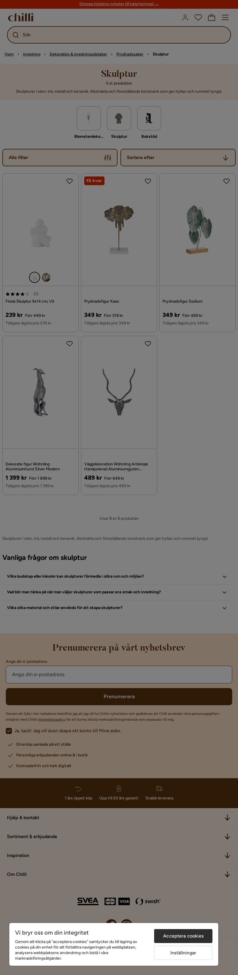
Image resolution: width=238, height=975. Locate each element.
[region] (113, 944)
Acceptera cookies (183, 936)
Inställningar (183, 953)
